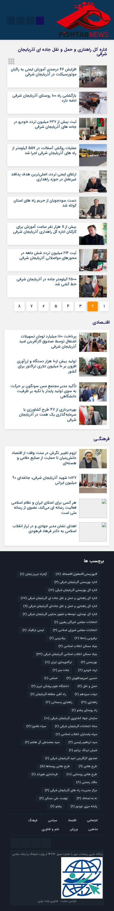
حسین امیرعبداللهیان (81, 678)
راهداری (89, 702)
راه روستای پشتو (84, 710)
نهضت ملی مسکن (53, 798)
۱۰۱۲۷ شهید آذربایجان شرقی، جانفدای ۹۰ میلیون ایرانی (44, 480)
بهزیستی (89, 662)
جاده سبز (61, 670)
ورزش (74, 829)
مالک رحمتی (86, 782)
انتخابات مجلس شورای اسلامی (75, 630)
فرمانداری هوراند (45, 774)
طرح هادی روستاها (55, 766)
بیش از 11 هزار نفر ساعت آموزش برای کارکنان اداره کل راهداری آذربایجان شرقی (44, 229)
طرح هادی (88, 766)
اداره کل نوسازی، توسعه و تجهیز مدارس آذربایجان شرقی (60, 614)
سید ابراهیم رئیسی (82, 742)
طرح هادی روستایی (81, 774)
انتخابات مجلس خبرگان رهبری (75, 622)
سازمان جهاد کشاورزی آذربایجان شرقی (70, 718)
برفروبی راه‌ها (85, 638)
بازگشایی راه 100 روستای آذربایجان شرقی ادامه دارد (44, 98)
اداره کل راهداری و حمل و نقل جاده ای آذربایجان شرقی (59, 598)
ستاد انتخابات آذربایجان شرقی (76, 726)
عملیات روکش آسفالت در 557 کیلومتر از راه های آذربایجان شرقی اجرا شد (44, 150)
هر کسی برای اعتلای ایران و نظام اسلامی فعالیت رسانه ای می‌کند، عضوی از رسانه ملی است (43, 508)
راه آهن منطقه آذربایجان (48, 694)
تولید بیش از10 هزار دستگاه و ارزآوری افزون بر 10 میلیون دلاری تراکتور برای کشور (46, 366)
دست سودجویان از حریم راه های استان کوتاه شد (45, 202)
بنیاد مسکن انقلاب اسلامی (77, 646)
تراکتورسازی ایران (58, 662)
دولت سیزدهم (86, 694)
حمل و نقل (87, 686)
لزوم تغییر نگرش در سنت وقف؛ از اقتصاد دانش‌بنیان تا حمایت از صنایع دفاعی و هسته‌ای (44, 458)
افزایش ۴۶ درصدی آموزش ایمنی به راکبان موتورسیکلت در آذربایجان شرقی (43, 71)
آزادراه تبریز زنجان (33, 574)
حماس (51, 678)
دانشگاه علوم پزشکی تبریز (50, 686)
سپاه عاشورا (36, 726)
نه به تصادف (87, 798)
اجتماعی (92, 820)
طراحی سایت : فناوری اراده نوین (57, 901)
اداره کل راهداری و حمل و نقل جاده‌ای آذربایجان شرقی (60, 606)
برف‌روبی (58, 638)
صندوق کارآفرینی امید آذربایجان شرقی (71, 758)
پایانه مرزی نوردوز (84, 806)
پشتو (56, 806)
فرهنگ (32, 820)
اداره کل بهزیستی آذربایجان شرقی (72, 590)
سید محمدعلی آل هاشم (42, 742)
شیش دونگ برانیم (83, 750)
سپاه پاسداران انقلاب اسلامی (76, 734)
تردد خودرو (87, 670)
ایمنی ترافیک (33, 630)
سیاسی (52, 820)
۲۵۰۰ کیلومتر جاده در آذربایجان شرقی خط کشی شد (46, 281)
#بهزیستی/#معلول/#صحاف (76, 574)
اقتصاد (72, 820)
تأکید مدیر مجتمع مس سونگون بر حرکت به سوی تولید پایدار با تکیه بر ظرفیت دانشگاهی (43, 391)
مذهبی (93, 829)
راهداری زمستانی (59, 702)
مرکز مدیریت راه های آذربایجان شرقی (71, 790)
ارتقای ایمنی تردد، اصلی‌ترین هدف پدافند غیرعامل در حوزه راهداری (43, 176)
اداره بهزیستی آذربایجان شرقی (75, 582)
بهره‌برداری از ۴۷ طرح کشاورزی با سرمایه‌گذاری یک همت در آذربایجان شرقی (47, 414)
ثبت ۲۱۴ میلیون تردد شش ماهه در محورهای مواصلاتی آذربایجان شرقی (47, 255)
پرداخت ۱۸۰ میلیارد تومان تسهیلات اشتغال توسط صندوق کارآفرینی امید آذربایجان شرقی (47, 341)
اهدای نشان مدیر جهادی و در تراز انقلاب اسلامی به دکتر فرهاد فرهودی (44, 528)
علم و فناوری (50, 829)
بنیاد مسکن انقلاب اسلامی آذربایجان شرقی (66, 654)
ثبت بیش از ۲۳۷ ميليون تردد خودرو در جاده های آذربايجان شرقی (45, 124)
